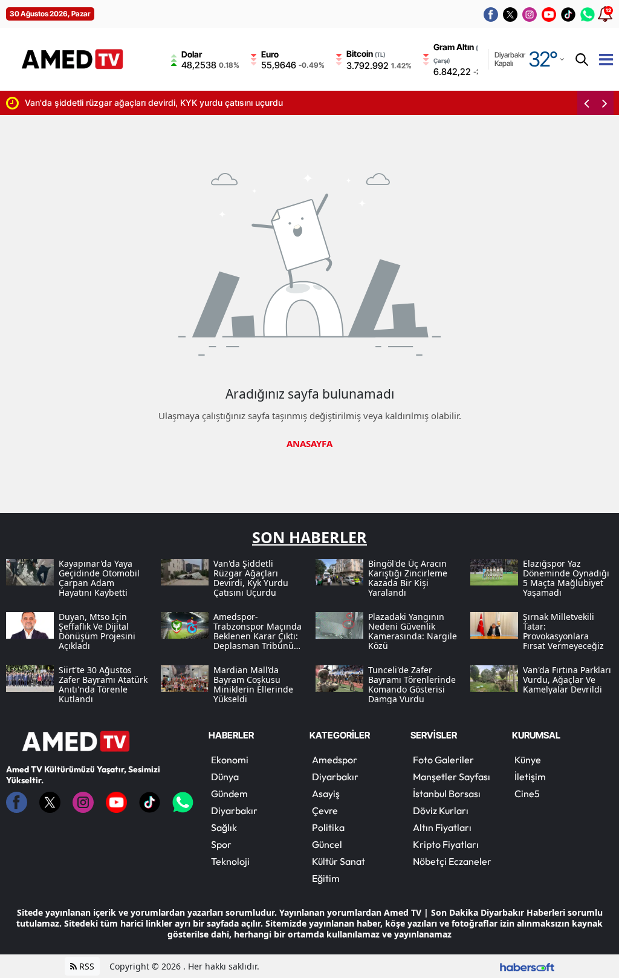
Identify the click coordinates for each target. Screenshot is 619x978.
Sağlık (224, 827)
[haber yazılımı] (527, 966)
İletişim (530, 777)
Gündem (229, 793)
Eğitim (326, 878)
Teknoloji (230, 861)
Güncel (327, 844)
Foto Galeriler (443, 760)
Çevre (325, 810)
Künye (527, 760)
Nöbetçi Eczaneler (452, 861)
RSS (85, 966)
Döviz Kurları (440, 810)
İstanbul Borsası (447, 793)
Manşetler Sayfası (451, 777)
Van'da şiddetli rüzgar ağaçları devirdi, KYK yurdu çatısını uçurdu (154, 102)
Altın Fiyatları (442, 827)
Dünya (225, 777)
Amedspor (334, 760)
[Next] (604, 103)
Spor (221, 844)
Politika (328, 827)
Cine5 (527, 793)
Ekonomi (229, 760)
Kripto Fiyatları (446, 844)
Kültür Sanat (338, 861)
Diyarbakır (234, 810)
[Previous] (586, 103)
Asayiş (326, 793)
